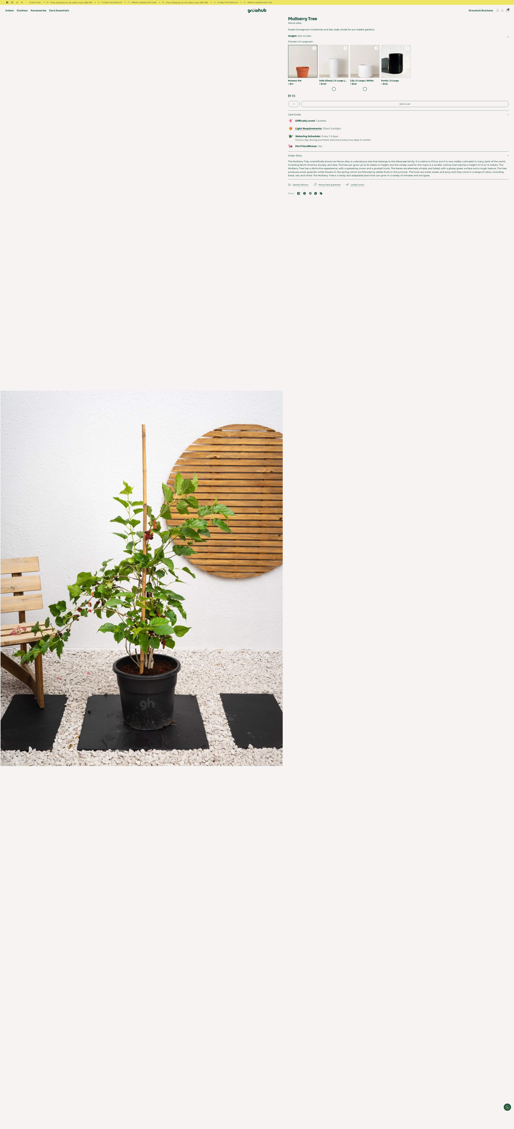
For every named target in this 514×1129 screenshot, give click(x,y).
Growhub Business (481, 10)
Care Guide (294, 114)
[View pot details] (314, 48)
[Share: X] (304, 193)
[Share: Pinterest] (310, 193)
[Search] (502, 10)
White (334, 89)
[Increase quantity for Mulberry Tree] (298, 104)
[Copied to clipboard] (321, 193)
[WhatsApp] (315, 193)
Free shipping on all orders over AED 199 (92, 2)
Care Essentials (59, 10)
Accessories (38, 10)
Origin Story (295, 155)
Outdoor (22, 10)
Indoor (9, 10)
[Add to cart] (405, 104)
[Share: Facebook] (298, 193)
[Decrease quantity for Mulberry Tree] (290, 104)
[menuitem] (10, 10)
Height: (299, 36)
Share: (291, 193)
